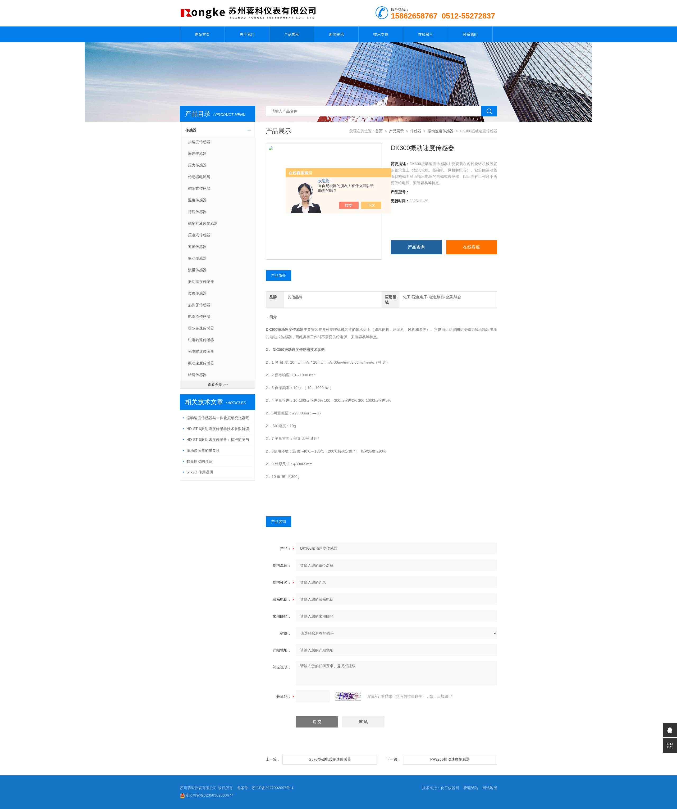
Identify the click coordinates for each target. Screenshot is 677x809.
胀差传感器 (197, 153)
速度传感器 (197, 247)
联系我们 (470, 34)
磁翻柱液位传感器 (203, 223)
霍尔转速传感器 (201, 328)
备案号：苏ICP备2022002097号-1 (265, 788)
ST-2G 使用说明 (199, 472)
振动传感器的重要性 (203, 450)
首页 (379, 131)
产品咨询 (416, 247)
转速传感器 (197, 375)
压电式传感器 (199, 235)
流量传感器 (197, 270)
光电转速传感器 (201, 351)
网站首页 (202, 34)
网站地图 (489, 788)
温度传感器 (197, 200)
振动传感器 (197, 258)
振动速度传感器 (201, 363)
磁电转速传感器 (201, 340)
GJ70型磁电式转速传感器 (330, 759)
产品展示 (291, 34)
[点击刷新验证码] (348, 696)
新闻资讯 (336, 34)
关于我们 (247, 34)
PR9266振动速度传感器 (450, 759)
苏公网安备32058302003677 (209, 795)
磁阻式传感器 (199, 188)
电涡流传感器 (199, 316)
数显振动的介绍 (199, 461)
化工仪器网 (450, 788)
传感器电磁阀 (199, 177)
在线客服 (471, 247)
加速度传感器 (199, 142)
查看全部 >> (218, 384)
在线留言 (425, 34)
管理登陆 (470, 788)
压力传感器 (197, 165)
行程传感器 (197, 212)
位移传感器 (197, 293)
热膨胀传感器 (199, 305)
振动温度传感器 (201, 281)
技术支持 (380, 34)
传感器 (190, 130)
